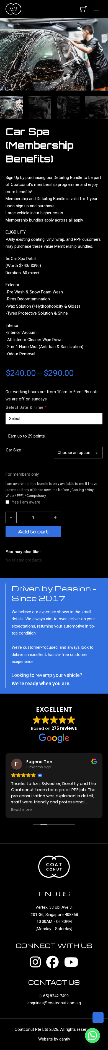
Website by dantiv (54, 1039)
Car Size (13, 450)
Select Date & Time (26, 407)
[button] (100, 25)
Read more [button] (21, 809)
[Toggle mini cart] (83, 9)
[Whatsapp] (92, 1035)
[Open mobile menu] (96, 9)
